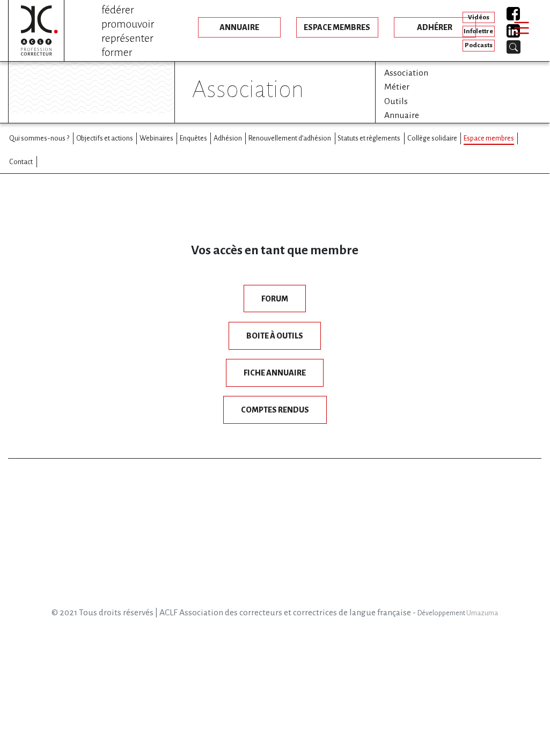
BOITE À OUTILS (274, 336)
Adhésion (228, 138)
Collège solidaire (432, 138)
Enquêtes (193, 138)
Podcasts (479, 45)
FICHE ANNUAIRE (275, 373)
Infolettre (478, 31)
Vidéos (478, 17)
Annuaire (401, 115)
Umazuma (482, 613)
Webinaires (156, 138)
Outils (396, 101)
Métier (396, 87)
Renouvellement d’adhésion (289, 138)
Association (406, 73)
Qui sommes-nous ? (39, 138)
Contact (21, 162)
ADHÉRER (434, 27)
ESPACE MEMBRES (337, 27)
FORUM (274, 299)
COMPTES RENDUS (275, 410)
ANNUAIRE (239, 27)
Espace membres (489, 138)
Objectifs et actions (104, 138)
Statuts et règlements (369, 138)
